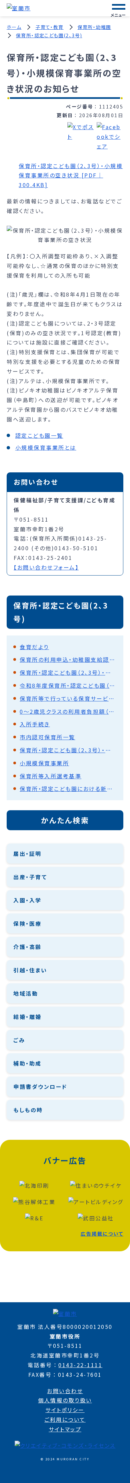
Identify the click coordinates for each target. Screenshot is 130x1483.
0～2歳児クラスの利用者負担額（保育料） (68, 711)
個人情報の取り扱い (65, 1400)
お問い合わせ (65, 1391)
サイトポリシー (65, 1410)
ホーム (14, 27)
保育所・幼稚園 (94, 27)
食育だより (34, 647)
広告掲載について (102, 1233)
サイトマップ (65, 1429)
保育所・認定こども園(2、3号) (49, 35)
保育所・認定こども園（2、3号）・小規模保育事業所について (68, 750)
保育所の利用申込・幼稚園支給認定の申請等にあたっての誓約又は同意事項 (68, 659)
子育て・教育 (49, 27)
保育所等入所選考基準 (50, 776)
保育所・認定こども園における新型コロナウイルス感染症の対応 (68, 789)
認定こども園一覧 (39, 435)
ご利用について (65, 1419)
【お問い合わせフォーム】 (46, 567)
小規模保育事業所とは (45, 447)
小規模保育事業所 (44, 763)
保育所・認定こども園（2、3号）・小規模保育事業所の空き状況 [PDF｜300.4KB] (71, 175)
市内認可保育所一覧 (47, 737)
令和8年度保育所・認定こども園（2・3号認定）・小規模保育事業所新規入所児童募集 (68, 685)
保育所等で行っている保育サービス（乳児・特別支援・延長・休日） (68, 698)
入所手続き (35, 724)
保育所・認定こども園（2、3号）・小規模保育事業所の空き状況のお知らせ (68, 672)
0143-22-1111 (80, 1365)
